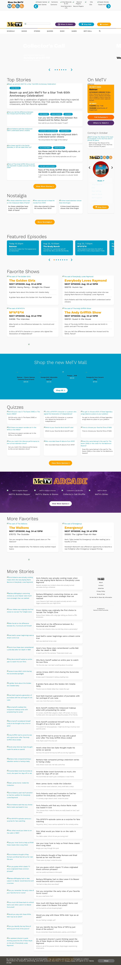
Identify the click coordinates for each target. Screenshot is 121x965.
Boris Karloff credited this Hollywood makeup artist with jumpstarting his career (56, 709)
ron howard (43, 114)
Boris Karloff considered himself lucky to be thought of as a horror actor (55, 723)
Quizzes (50, 31)
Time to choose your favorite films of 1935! (97, 431)
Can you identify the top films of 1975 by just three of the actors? (55, 928)
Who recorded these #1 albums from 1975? (60, 445)
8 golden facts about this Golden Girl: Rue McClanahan (30, 297)
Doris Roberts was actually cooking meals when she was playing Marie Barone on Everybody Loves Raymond (58, 580)
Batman (13, 246)
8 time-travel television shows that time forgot (69, 207)
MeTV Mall (88, 31)
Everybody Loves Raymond (48, 131)
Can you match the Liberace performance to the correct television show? (22, 448)
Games (74, 31)
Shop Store (101, 207)
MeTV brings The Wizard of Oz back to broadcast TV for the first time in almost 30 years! (100, 144)
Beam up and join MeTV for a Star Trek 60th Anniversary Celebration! (40, 94)
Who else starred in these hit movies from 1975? (44, 207)
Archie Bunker (59, 147)
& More (94, 201)
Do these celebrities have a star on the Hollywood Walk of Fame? (18, 208)
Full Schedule (100, 117)
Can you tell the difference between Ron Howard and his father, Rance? (57, 119)
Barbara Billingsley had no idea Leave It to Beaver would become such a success (57, 880)
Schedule (11, 31)
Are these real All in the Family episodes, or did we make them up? (59, 152)
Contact (105, 24)
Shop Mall (87, 24)
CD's (93, 188)
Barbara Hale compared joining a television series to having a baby (57, 761)
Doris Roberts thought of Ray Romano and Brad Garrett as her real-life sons (56, 856)
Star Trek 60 (15, 88)
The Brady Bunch (51, 246)
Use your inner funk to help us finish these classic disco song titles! (58, 844)
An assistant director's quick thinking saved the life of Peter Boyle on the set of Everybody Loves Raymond (57, 941)
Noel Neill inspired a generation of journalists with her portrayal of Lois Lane (58, 697)
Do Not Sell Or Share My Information (101, 597)
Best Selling (96, 191)
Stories (37, 31)
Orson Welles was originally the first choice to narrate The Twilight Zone (56, 611)
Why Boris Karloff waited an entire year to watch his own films (57, 661)
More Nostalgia (44, 222)
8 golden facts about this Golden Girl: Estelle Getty (29, 292)
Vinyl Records (97, 184)
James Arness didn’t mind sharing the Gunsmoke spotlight (57, 673)
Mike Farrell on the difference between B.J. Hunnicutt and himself (55, 625)
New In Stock (97, 194)
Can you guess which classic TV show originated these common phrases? (57, 868)
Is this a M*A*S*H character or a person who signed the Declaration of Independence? (59, 419)
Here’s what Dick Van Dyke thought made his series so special (55, 749)
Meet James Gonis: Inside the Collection (53, 784)
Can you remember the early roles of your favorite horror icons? (58, 892)
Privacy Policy (101, 591)
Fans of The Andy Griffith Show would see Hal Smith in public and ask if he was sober (59, 171)
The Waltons (19, 528)
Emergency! (74, 528)
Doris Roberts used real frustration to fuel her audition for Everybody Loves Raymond (56, 794)
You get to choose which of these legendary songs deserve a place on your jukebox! (97, 418)
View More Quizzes (60, 463)
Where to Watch (100, 123)
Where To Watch (66, 24)
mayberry (68, 114)
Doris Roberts (65, 131)
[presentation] (35, 6)
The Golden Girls (22, 280)
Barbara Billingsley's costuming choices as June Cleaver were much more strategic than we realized (57, 596)
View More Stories (44, 186)
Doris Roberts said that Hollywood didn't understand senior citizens (57, 135)
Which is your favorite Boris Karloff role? (59, 431)
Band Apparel (97, 197)
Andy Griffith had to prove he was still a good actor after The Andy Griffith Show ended (56, 737)
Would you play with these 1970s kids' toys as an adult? (57, 916)
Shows (24, 31)
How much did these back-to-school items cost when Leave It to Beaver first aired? (57, 904)
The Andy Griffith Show (47, 166)
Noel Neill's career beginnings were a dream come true (58, 637)
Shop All (60, 390)
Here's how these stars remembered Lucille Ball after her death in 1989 (57, 649)
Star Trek (99, 106)
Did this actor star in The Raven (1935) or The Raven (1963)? (22, 418)
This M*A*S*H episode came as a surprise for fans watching (58, 820)
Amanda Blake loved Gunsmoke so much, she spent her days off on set (56, 773)
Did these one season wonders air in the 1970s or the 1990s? (22, 434)
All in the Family (45, 147)
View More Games (60, 504)
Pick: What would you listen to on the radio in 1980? (56, 832)
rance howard (56, 114)
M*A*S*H (81, 246)
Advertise (101, 588)
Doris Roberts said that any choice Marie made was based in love (56, 806)
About (101, 582)
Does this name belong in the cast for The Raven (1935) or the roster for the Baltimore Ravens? (97, 451)
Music (62, 31)
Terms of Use (101, 594)
